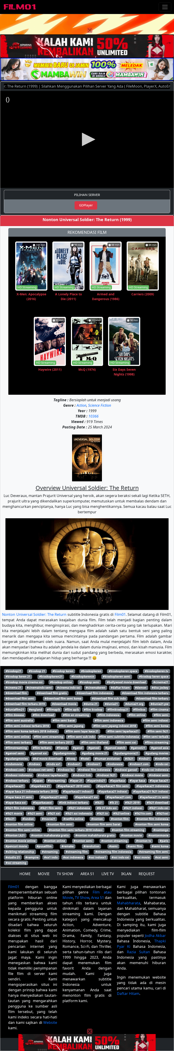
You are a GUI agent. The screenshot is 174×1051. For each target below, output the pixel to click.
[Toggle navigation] (165, 7)
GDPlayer (86, 205)
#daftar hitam (120, 688)
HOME (25, 873)
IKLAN (126, 873)
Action (81, 405)
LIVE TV (108, 873)
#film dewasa (15, 715)
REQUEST (147, 873)
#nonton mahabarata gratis (50, 835)
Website (50, 1022)
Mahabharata (128, 903)
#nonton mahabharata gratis (95, 835)
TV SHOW (65, 873)
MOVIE (44, 873)
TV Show (82, 897)
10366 (93, 416)
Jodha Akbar (155, 935)
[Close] (89, 30)
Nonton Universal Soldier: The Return (34, 614)
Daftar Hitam (128, 993)
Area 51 (97, 897)
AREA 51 (87, 873)
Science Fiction (99, 405)
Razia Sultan (138, 951)
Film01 (120, 614)
